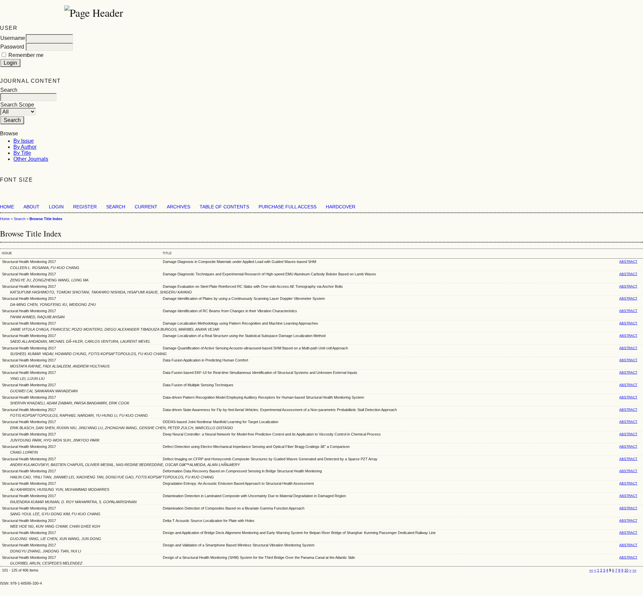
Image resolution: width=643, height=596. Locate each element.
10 (626, 570)
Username (12, 38)
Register (85, 206)
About (31, 206)
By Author (25, 147)
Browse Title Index (45, 219)
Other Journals (30, 159)
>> (634, 570)
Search (115, 206)
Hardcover (340, 206)
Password (12, 47)
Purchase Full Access (287, 206)
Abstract (628, 261)
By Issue (23, 141)
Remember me (26, 55)
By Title (22, 153)
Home (7, 206)
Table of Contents (224, 206)
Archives (178, 206)
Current (146, 206)
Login (56, 206)
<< (591, 570)
